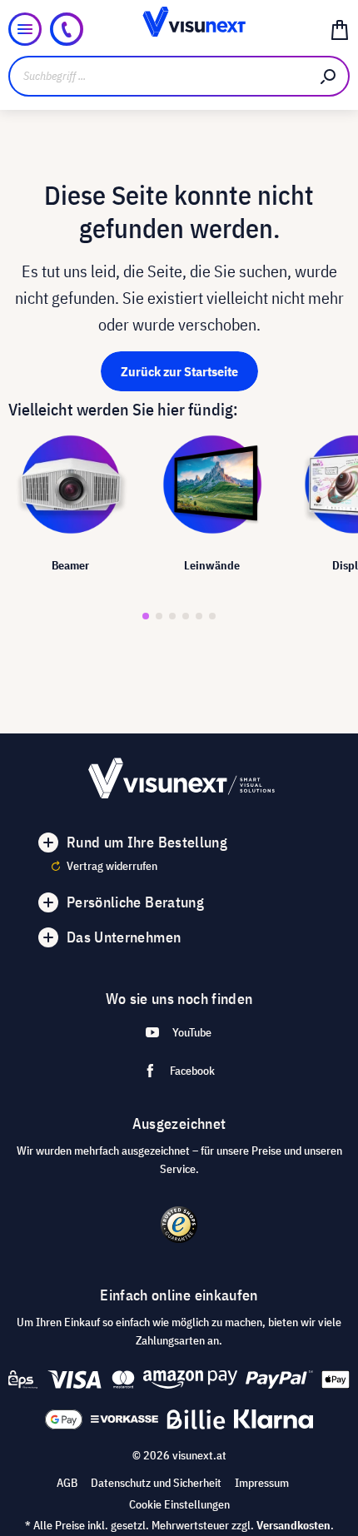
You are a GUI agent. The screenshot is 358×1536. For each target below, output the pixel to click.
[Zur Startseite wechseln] (179, 29)
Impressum (262, 1482)
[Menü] (25, 29)
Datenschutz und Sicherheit (156, 1482)
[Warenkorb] (340, 29)
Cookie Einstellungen (179, 1504)
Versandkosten (293, 1525)
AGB (67, 1482)
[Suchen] (329, 76)
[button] (145, 616)
